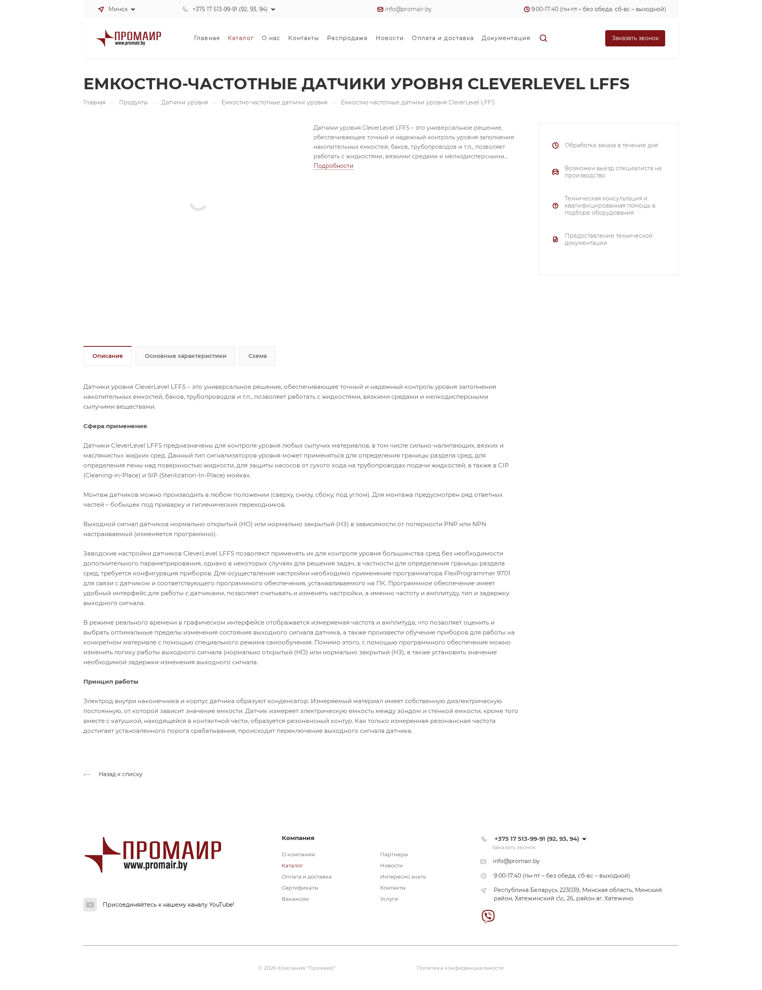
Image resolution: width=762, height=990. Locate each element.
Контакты (393, 887)
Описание (107, 355)
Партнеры (394, 854)
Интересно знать (403, 876)
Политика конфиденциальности (460, 968)
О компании (298, 854)
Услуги (389, 899)
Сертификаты (300, 887)
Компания (298, 838)
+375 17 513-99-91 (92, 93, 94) (230, 9)
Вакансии (295, 899)
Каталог (292, 865)
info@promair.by (408, 9)
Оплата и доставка (307, 876)
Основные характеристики (186, 355)
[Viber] (488, 916)
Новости (391, 865)
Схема (257, 355)
